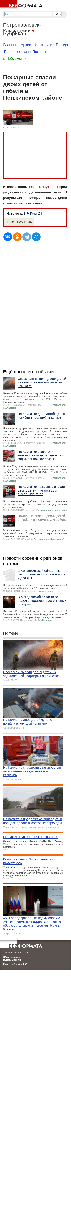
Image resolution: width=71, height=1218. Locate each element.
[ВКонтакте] (7, 236)
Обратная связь (11, 957)
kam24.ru (14, 127)
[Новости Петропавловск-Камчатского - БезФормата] (22, 4)
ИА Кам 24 (33, 213)
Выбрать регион (12, 960)
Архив (26, 45)
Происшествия (16, 52)
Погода (62, 45)
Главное (10, 45)
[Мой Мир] (36, 236)
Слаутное (47, 187)
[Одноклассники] (17, 236)
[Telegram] (26, 236)
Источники (43, 45)
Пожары (39, 52)
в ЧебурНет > (14, 59)
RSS (25, 964)
